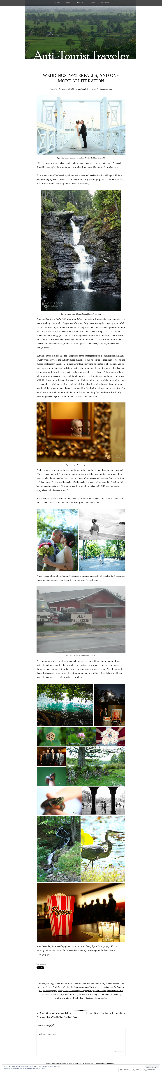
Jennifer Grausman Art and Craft (80, 987)
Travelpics (105, 3)
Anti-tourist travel (82, 983)
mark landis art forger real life (59, 994)
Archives (80, 3)
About (68, 3)
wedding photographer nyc (101, 994)
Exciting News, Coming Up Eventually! (105, 1013)
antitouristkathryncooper (101, 983)
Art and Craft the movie (56, 987)
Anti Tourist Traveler (65, 983)
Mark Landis (100, 991)
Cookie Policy (42, 1068)
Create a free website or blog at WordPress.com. (63, 1063)
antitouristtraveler (86, 89)
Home (57, 3)
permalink (102, 998)
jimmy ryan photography (105, 987)
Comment (117, 1051)
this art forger (80, 327)
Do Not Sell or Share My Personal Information (99, 1063)
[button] (58, 540)
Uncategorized (106, 89)
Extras (92, 3)
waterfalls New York (81, 994)
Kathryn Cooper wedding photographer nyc (76, 991)
